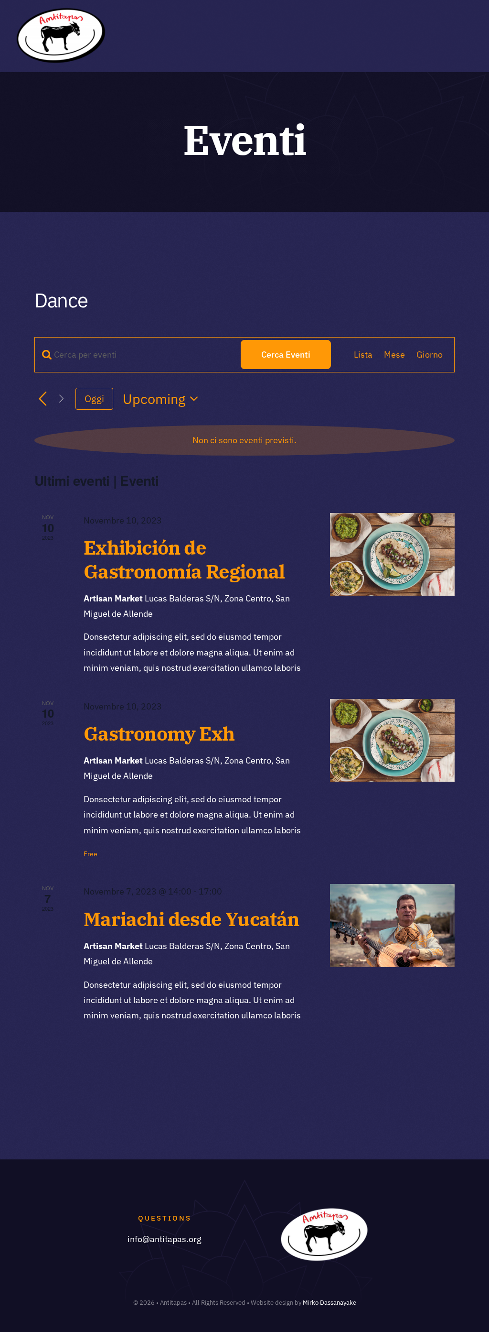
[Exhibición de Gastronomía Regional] (392, 554)
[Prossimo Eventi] (61, 399)
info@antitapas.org (165, 1239)
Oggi (94, 398)
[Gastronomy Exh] (392, 740)
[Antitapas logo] (60, 11)
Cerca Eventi (285, 354)
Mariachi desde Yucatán (191, 918)
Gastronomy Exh (159, 733)
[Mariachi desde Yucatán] (392, 925)
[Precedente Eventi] (42, 399)
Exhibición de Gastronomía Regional (184, 559)
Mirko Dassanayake (329, 1303)
